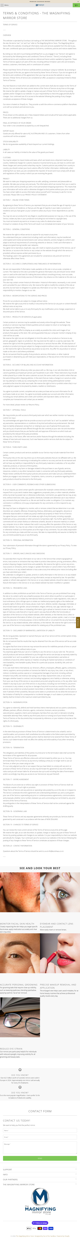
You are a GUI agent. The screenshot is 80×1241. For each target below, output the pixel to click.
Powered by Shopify (63, 1236)
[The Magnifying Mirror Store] (40, 5)
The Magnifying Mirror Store (25, 1236)
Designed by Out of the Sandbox (45, 1236)
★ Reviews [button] (78, 622)
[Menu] (1, 5)
